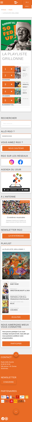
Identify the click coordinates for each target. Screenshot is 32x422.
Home (4, 9)
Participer (16, 344)
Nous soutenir (16, 148)
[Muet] (22, 190)
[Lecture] (5, 190)
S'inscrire (8, 382)
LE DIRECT (27, 4)
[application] (16, 190)
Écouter (16, 317)
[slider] (26, 189)
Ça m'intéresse (16, 236)
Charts (10, 9)
